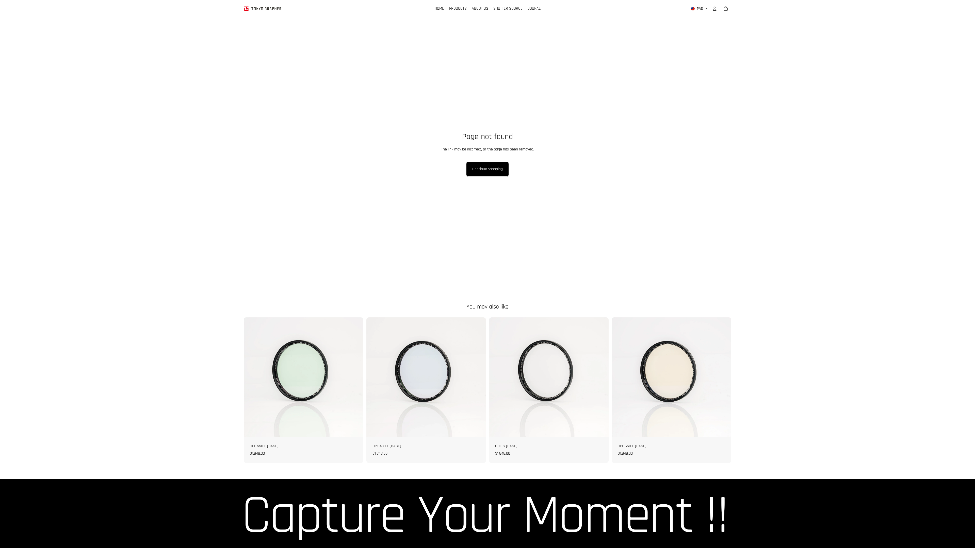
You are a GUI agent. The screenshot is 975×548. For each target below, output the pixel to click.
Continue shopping (487, 169)
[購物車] (725, 8)
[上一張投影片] (619, 377)
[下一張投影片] (723, 377)
